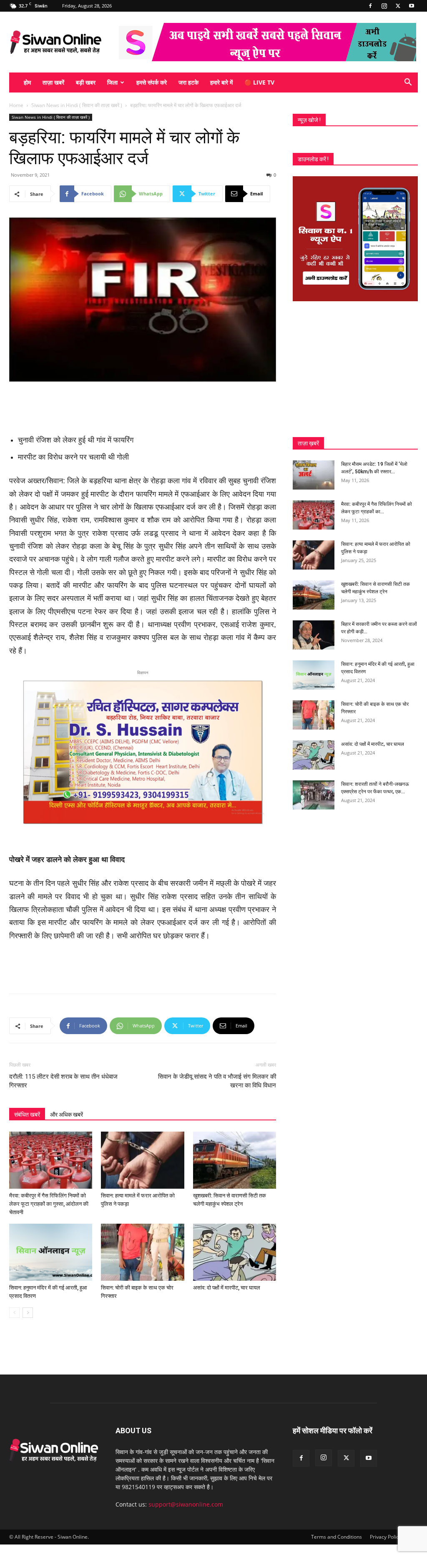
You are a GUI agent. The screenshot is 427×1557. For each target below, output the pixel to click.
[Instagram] (384, 6)
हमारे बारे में (221, 82)
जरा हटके (188, 82)
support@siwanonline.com (185, 1504)
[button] (408, 83)
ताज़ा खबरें (53, 82)
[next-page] (28, 1312)
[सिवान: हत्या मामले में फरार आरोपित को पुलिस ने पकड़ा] (142, 1160)
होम (27, 82)
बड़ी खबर (85, 82)
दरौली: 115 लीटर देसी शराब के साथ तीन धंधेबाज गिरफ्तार (63, 1081)
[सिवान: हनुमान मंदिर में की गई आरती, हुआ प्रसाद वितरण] (50, 1252)
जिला (112, 82)
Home (16, 105)
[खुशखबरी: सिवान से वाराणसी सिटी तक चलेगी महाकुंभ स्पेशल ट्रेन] (234, 1160)
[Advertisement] (142, 404)
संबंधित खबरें (27, 1114)
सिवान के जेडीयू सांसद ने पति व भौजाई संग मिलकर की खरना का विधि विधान (217, 1081)
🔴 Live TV (259, 82)
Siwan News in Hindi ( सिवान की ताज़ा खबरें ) (76, 105)
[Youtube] (411, 6)
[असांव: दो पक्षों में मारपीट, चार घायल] (234, 1252)
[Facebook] (370, 6)
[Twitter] (398, 6)
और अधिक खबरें (66, 1114)
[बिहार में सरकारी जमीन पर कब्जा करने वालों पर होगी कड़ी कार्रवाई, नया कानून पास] (313, 635)
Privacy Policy (385, 1536)
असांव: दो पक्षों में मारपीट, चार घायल (226, 1288)
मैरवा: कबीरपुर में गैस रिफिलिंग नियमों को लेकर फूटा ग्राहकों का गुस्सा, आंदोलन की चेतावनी (48, 1203)
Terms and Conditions (336, 1536)
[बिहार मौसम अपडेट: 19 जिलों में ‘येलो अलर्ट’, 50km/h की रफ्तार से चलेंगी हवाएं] (313, 475)
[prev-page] (14, 1312)
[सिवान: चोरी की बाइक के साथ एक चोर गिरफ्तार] (142, 1252)
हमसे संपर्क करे (151, 82)
